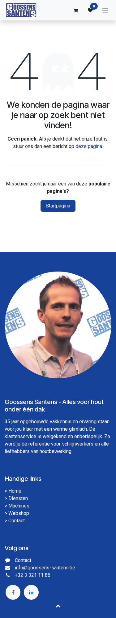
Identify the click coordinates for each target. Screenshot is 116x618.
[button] (58, 605)
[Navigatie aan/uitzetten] (105, 10)
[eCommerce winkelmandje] (75, 10)
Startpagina (58, 206)
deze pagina (88, 146)
